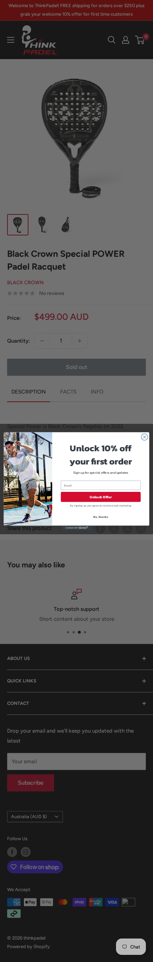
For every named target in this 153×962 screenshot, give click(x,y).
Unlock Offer (100, 497)
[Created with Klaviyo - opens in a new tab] (76, 527)
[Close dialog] (144, 436)
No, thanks (100, 516)
